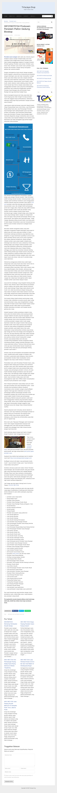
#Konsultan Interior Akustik (16, 614)
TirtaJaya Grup (28, 7)
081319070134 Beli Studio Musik (44, 75)
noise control (15, 553)
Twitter (21, 610)
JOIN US (32, 16)
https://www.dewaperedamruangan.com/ (21, 458)
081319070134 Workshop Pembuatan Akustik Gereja (10, 624)
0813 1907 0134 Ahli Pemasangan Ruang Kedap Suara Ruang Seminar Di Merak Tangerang (10, 663)
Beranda (6, 21)
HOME (5, 16)
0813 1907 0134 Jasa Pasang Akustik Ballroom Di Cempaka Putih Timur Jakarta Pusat (10, 705)
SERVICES (19, 16)
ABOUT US (12, 16)
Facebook (16, 610)
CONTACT (25, 16)
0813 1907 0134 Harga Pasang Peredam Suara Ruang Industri (27, 624)
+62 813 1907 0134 (14, 485)
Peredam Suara (12, 21)
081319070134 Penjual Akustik (44, 78)
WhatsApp (28, 610)
